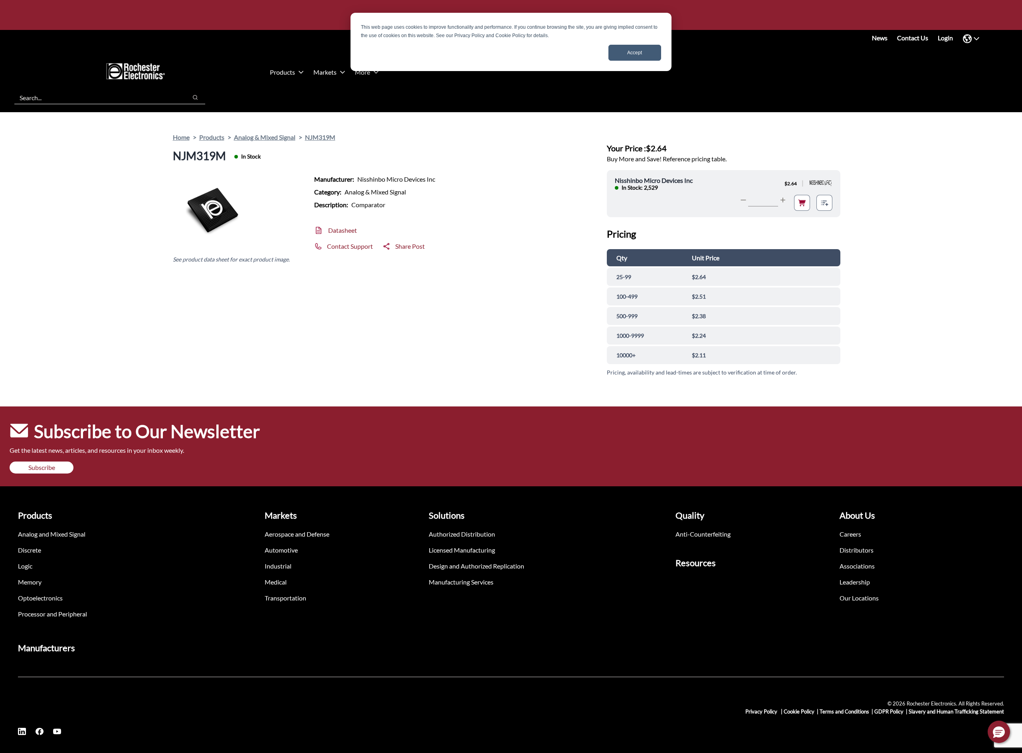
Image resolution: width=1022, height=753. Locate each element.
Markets (325, 72)
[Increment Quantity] (783, 200)
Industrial (278, 566)
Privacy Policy (761, 711)
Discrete (29, 550)
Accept (634, 52)
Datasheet (342, 230)
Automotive (281, 550)
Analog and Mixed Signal (51, 534)
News (879, 38)
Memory (30, 582)
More (362, 72)
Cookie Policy (799, 711)
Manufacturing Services (461, 582)
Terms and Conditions (844, 711)
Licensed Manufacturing (462, 550)
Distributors (856, 550)
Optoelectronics (40, 598)
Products (282, 72)
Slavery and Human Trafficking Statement (956, 711)
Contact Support (350, 246)
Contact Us (912, 38)
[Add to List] (824, 203)
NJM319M (320, 137)
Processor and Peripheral (52, 614)
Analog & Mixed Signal (264, 137)
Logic (25, 566)
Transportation (285, 598)
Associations (857, 566)
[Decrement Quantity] (743, 200)
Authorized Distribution (462, 534)
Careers (850, 534)
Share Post (410, 246)
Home (181, 137)
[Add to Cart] (802, 203)
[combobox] (97, 97)
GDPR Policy (888, 711)
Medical (276, 582)
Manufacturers (46, 647)
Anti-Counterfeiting (703, 534)
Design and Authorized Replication (476, 566)
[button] (999, 732)
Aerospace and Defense (297, 534)
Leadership (855, 582)
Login (945, 38)
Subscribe (41, 467)
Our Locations (859, 598)
